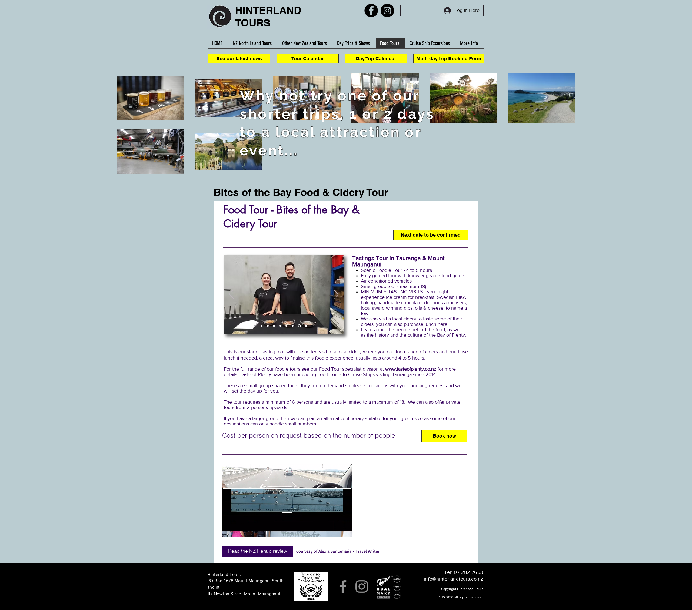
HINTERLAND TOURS (268, 16)
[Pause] (229, 529)
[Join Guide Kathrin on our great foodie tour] (261, 326)
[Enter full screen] (344, 529)
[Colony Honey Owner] (268, 326)
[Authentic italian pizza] (293, 326)
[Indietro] (231, 295)
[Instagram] (387, 10)
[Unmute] (238, 529)
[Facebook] (371, 10)
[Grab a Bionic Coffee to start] (274, 326)
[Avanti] (336, 295)
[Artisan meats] (299, 326)
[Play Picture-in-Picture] (335, 529)
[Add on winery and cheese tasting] (305, 325)
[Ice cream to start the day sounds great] (280, 326)
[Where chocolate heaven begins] (286, 326)
